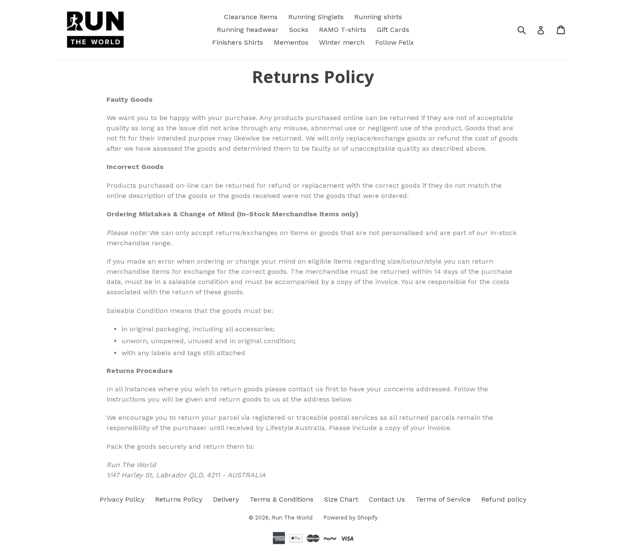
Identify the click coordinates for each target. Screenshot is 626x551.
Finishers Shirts (237, 42)
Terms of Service (443, 499)
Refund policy (503, 499)
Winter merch (342, 42)
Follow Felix (394, 42)
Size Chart (341, 499)
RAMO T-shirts (342, 30)
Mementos (291, 42)
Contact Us (387, 499)
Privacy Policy (122, 499)
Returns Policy (178, 499)
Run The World (292, 517)
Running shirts (378, 17)
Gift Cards (393, 30)
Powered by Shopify (350, 517)
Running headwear (248, 30)
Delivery (226, 499)
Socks (298, 30)
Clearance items (251, 17)
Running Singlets (316, 17)
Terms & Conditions (281, 499)
